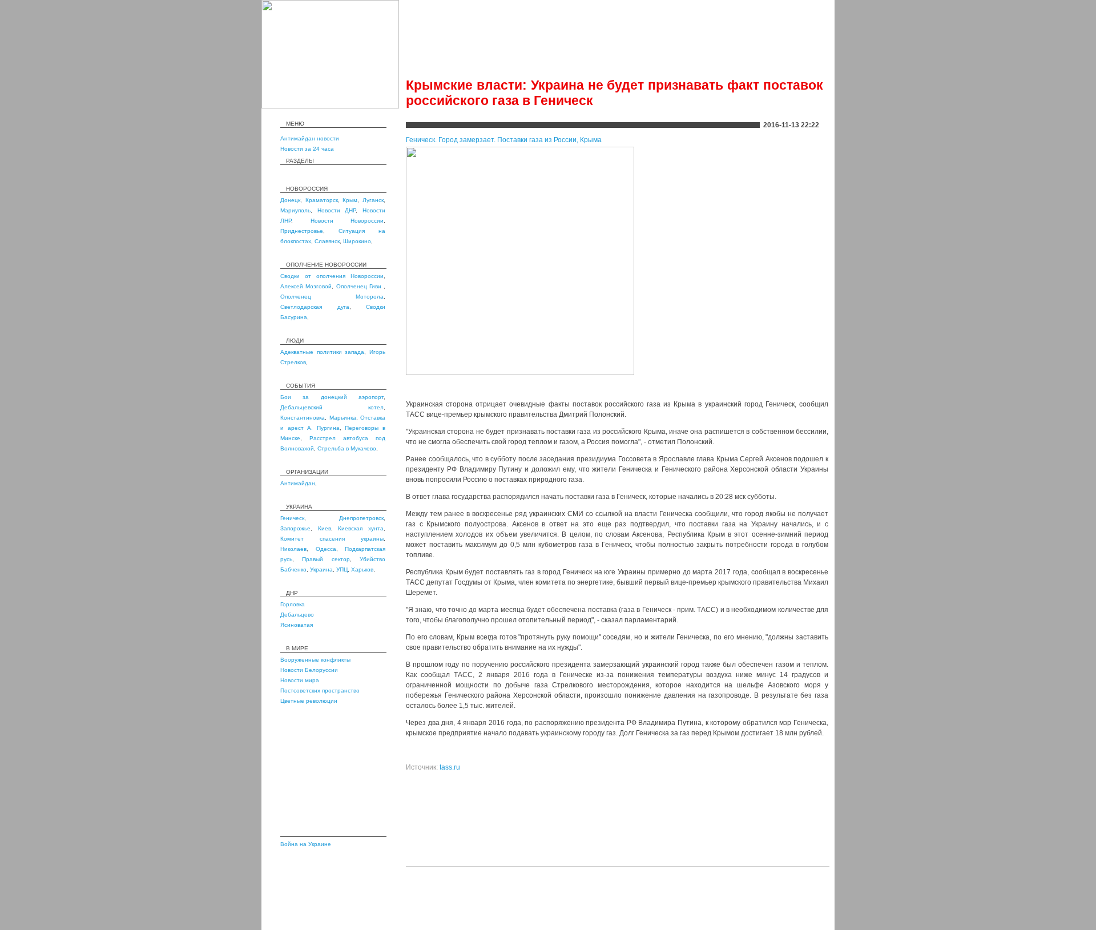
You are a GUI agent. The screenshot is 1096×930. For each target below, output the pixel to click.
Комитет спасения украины (332, 539)
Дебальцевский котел (332, 407)
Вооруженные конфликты (315, 660)
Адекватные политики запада (322, 352)
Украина (321, 569)
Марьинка (342, 417)
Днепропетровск (361, 518)
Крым (349, 200)
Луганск (373, 200)
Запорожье (295, 528)
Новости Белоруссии (309, 670)
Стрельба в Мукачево (346, 448)
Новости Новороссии (347, 221)
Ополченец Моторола (332, 296)
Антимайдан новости (309, 138)
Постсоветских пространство (320, 690)
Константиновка (302, 417)
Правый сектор (325, 559)
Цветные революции (308, 701)
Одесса (326, 549)
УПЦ (342, 569)
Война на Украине (305, 844)
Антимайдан (297, 483)
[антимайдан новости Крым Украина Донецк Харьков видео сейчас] (330, 106)
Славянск (327, 241)
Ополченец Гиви (360, 286)
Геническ (292, 518)
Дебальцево (297, 614)
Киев (324, 528)
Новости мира (299, 680)
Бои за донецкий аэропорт (332, 397)
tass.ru (450, 767)
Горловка (292, 604)
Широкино (357, 241)
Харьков (362, 569)
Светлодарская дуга (314, 307)
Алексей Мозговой (306, 286)
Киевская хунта (361, 528)
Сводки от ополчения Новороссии (332, 276)
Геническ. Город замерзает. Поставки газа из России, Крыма (504, 140)
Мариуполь (295, 210)
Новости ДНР (336, 210)
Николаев (293, 549)
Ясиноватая (296, 625)
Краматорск (321, 200)
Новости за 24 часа (307, 149)
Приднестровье (301, 231)
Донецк (290, 200)
